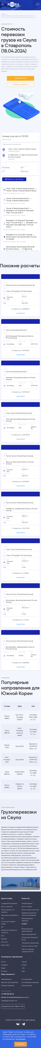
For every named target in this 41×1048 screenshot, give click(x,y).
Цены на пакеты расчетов (30, 910)
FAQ (2, 918)
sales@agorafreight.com (9, 1000)
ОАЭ (23, 968)
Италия (24, 965)
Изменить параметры (20, 84)
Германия (4, 965)
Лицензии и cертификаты (9, 915)
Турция (24, 962)
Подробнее (20, 1039)
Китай (3, 962)
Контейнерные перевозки (30, 982)
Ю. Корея (4, 971)
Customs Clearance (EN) (29, 946)
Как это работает (7, 906)
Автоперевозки (27, 979)
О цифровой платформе (9, 903)
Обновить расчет (20, 78)
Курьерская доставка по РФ (12, 1006)
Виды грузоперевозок (29, 934)
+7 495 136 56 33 (7, 994)
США (23, 971)
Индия (3, 968)
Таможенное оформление (30, 943)
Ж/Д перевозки (27, 985)
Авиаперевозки (6, 979)
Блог (2, 935)
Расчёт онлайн (27, 906)
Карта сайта (5, 945)
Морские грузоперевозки (9, 982)
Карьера (4, 939)
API (2, 927)
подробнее (20, 313)
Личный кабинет (27, 903)
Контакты (4, 942)
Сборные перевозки (7, 985)
